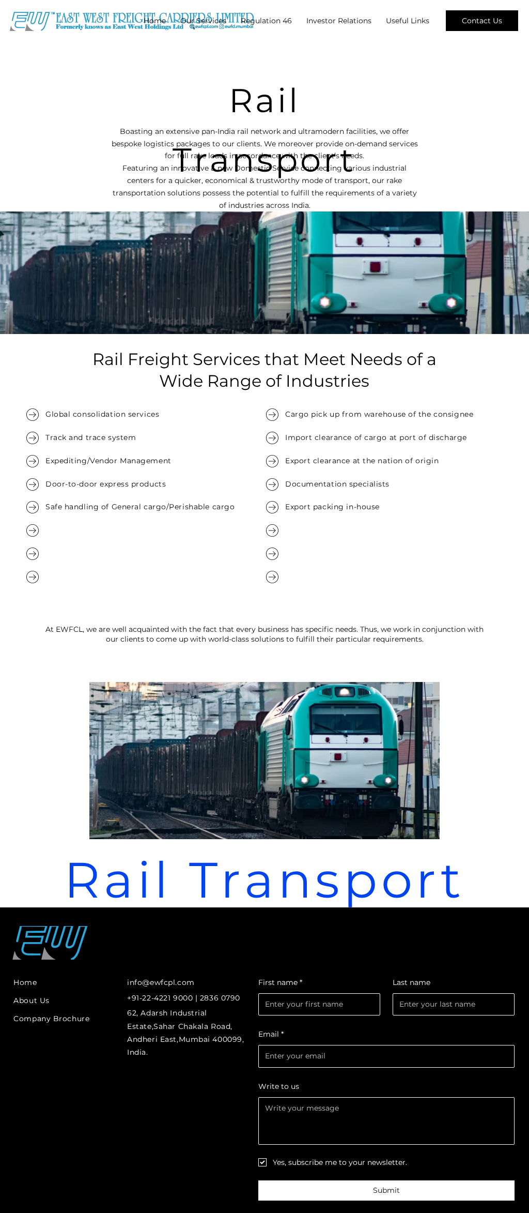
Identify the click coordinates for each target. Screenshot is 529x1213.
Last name (411, 982)
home (25, 982)
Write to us (278, 1086)
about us (31, 1000)
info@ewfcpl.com (160, 982)
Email (271, 1034)
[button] (203, 21)
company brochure (51, 1018)
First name (280, 982)
